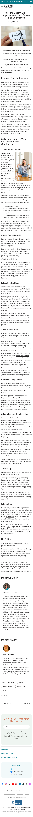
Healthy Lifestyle (7, 686)
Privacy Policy (10, 790)
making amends (23, 273)
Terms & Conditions (21, 790)
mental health (21, 686)
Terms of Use (18, 741)
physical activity (14, 333)
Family (21, 682)
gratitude (10, 313)
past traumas (10, 517)
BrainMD (13, 797)
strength (20, 341)
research (27, 82)
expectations (12, 370)
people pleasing (6, 484)
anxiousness (19, 390)
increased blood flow (22, 356)
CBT (8, 527)
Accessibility (20, 794)
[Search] (27, 6)
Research (13, 420)
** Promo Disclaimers (9, 794)
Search (27, 794)
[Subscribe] (28, 726)
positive (14, 464)
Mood (4, 690)
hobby (3, 447)
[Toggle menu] (2, 6)
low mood (27, 107)
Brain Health (11, 682)
